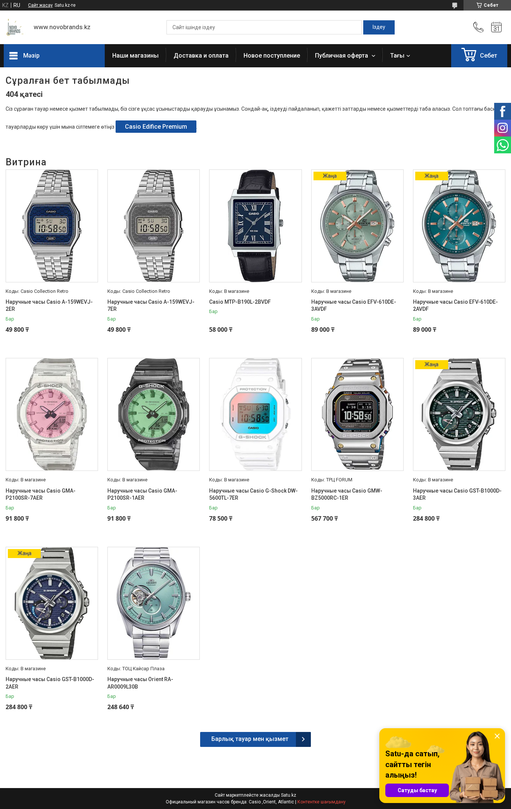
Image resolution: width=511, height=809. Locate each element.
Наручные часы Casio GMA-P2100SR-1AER (142, 494)
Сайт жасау (40, 5)
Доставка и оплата (201, 55)
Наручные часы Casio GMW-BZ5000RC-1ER (346, 494)
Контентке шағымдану (321, 802)
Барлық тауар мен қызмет (249, 738)
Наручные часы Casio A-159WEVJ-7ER (151, 305)
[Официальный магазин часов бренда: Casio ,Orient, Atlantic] (15, 27)
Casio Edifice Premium (156, 126)
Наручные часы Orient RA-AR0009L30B (140, 683)
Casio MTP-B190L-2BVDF (240, 302)
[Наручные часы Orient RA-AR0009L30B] (153, 603)
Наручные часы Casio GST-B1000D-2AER (50, 683)
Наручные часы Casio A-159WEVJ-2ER (49, 305)
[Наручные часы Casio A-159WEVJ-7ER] (153, 225)
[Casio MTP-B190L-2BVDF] (255, 225)
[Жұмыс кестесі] (496, 27)
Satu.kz (288, 795)
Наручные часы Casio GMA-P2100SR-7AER (41, 494)
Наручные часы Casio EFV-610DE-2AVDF (455, 305)
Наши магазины (135, 55)
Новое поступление (272, 55)
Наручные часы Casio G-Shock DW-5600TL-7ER (253, 494)
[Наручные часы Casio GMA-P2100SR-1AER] (153, 414)
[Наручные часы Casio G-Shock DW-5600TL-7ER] (255, 414)
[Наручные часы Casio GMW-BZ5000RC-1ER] (357, 414)
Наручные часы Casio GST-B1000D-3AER (457, 494)
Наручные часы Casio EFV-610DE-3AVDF (353, 305)
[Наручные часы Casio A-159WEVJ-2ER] (52, 225)
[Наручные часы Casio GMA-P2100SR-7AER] (52, 414)
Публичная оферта (342, 55)
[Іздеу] (379, 27)
